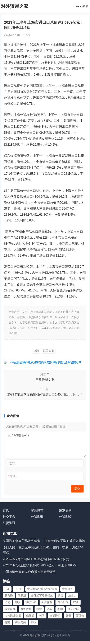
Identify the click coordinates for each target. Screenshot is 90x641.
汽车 (49, 608)
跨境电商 (20, 622)
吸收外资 (31, 602)
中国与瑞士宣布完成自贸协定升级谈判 (29, 572)
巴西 (76, 602)
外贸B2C (65, 516)
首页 (6, 510)
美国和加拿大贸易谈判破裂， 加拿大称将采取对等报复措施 (44, 541)
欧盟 (39, 608)
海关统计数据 (13, 615)
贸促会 (80, 615)
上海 (36, 350)
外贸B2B (37, 516)
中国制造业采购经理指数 (42, 588)
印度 (18, 602)
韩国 (33, 622)
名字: (12, 463)
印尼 (7, 602)
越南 (7, 622)
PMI (7, 588)
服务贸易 (26, 608)
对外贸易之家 (14, 6)
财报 (68, 615)
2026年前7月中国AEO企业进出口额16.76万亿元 (36, 559)
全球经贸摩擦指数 (42, 595)
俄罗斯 (22, 595)
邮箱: (12, 476)
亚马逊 (9, 595)
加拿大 (72, 595)
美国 (42, 615)
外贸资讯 (9, 523)
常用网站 (37, 510)
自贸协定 (55, 615)
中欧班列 (67, 588)
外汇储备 (46, 602)
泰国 (60, 608)
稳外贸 (30, 615)
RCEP (18, 588)
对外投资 (62, 602)
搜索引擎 (65, 510)
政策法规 (10, 608)
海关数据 (48, 350)
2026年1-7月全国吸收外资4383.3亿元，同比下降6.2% (40, 565)
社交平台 (9, 516)
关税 (60, 595)
